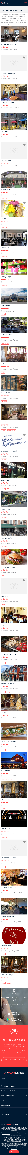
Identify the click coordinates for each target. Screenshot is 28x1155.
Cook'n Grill (5, 828)
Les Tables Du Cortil (8, 857)
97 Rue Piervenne (7, 683)
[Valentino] (14, 412)
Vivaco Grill (5, 189)
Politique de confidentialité (7, 1095)
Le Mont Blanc (6, 306)
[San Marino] (14, 760)
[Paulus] (14, 208)
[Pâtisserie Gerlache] (14, 644)
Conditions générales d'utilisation (9, 1091)
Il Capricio (5, 799)
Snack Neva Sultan (8, 567)
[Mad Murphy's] (14, 528)
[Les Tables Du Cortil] (14, 848)
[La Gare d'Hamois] (14, 92)
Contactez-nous (5, 1114)
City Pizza (4, 596)
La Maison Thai (6, 335)
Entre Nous (5, 247)
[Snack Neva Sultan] (14, 557)
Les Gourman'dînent (8, 741)
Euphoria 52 (5, 393)
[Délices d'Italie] (14, 150)
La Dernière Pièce (7, 916)
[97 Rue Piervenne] (14, 673)
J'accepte (14, 1151)
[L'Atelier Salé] (14, 935)
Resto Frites (5, 509)
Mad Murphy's (6, 538)
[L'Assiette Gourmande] (14, 441)
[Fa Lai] (14, 615)
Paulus (3, 218)
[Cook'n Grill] (14, 818)
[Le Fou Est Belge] (14, 964)
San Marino (5, 770)
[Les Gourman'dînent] (14, 731)
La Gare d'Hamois (7, 102)
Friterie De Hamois (8, 73)
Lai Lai (3, 712)
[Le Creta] (14, 354)
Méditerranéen (11, 430)
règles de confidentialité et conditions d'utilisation (15, 1148)
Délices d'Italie (6, 160)
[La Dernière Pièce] (14, 906)
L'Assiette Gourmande (9, 451)
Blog (2, 1100)
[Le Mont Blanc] (14, 296)
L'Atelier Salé (6, 945)
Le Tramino (5, 131)
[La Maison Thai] (14, 325)
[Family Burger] (14, 267)
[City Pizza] (14, 586)
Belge (3, 314)
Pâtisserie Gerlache (8, 654)
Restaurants (4, 8)
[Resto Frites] (14, 499)
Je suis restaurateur (6, 1109)
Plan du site (4, 1119)
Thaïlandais (5, 343)
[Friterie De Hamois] (14, 63)
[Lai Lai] (14, 702)
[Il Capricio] (14, 789)
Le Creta (4, 364)
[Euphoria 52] (14, 383)
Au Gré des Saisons (8, 44)
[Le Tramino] (14, 121)
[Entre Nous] (14, 238)
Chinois (4, 634)
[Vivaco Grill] (14, 179)
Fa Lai (3, 625)
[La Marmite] (14, 470)
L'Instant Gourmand (8, 887)
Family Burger (6, 277)
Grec (3, 372)
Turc (3, 575)
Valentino (4, 422)
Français (4, 53)
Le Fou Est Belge (7, 974)
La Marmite (5, 480)
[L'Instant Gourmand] (14, 877)
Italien (4, 169)
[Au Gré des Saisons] (14, 34)
